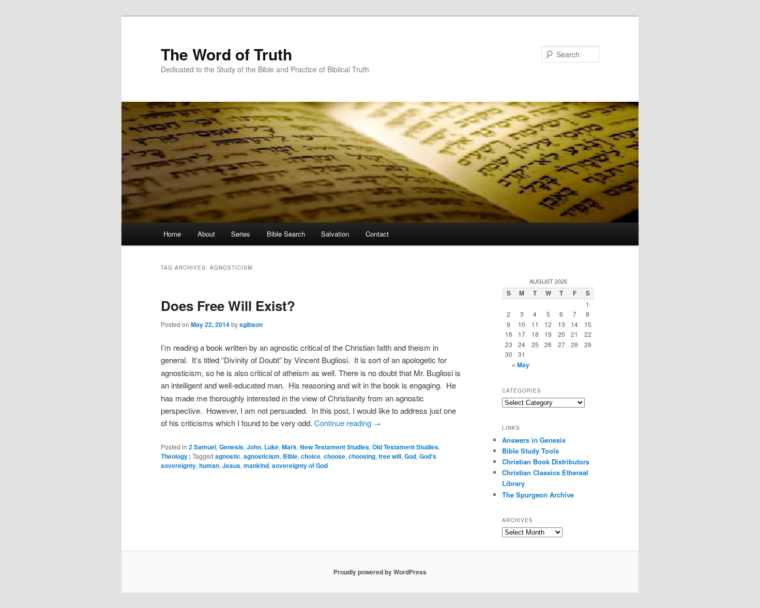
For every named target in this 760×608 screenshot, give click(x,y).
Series (240, 234)
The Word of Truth (226, 54)
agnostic (227, 456)
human (209, 465)
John (254, 446)
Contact (377, 234)
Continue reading (347, 422)
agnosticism (262, 456)
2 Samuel (202, 446)
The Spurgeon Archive (538, 495)
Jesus (231, 465)
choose (334, 456)
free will (389, 456)
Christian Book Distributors (545, 461)
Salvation (335, 234)
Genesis (231, 446)
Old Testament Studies (405, 446)
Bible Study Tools (530, 451)
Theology (174, 456)
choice (311, 456)
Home (172, 234)
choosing (361, 456)
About (206, 234)
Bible (290, 456)
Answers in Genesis (534, 440)
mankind (256, 465)
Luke (271, 446)
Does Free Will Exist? (228, 305)
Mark (289, 446)
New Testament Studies (334, 446)
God (410, 456)
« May (520, 364)
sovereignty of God (300, 465)
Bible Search (286, 234)
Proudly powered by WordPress (380, 571)
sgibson (251, 324)
